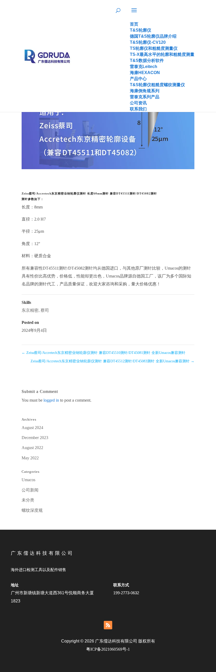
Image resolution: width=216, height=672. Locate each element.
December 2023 (35, 437)
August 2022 (32, 447)
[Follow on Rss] (108, 625)
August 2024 (32, 427)
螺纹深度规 (32, 510)
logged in (51, 400)
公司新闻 (30, 490)
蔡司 (45, 310)
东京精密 (30, 310)
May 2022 (30, 458)
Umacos (28, 480)
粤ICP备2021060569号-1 (108, 649)
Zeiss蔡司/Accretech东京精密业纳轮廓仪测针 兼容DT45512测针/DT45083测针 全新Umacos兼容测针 (112, 361)
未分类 (28, 500)
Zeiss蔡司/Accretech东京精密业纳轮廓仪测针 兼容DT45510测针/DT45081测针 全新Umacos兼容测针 (103, 353)
